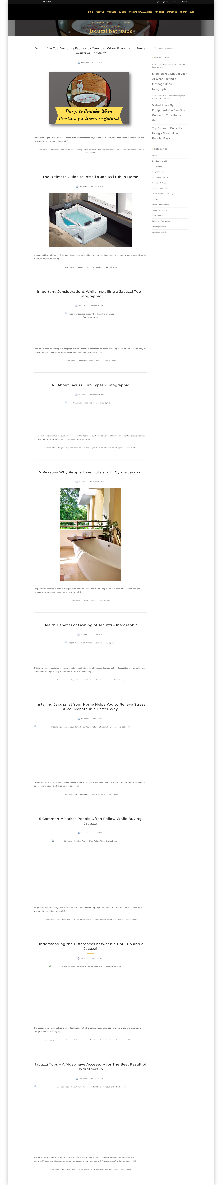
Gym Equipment (158, 161)
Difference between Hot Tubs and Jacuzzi (90, 1040)
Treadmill (158, 166)
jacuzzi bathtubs (67, 150)
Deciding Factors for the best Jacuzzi (112, 150)
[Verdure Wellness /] (34, 12)
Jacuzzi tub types (115, 448)
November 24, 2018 (97, 395)
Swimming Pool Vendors (162, 221)
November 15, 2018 (97, 482)
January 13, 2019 (97, 186)
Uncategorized (97, 267)
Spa (153, 199)
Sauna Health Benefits (161, 194)
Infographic (55, 150)
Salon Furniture (158, 188)
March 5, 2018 (97, 958)
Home (93, 22)
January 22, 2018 (97, 1079)
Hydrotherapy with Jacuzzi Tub (106, 1169)
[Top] (214, 1177)
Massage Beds (158, 183)
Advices (155, 155)
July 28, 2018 (97, 634)
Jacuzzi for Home (98, 794)
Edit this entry (91, 152)
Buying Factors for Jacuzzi (87, 150)
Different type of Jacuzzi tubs (95, 448)
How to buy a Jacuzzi (136, 150)
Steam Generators (159, 205)
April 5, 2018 (97, 833)
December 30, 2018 (97, 306)
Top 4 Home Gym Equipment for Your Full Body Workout (168, 65)
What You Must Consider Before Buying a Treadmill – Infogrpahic (168, 97)
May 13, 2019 (97, 62)
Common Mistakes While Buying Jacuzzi (108, 919)
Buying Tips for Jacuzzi (83, 919)
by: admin (85, 62)
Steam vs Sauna (158, 210)
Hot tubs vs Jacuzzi (114, 1040)
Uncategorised (158, 227)
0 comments (42, 150)
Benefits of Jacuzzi (103, 680)
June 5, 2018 (97, 719)
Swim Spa (156, 216)
